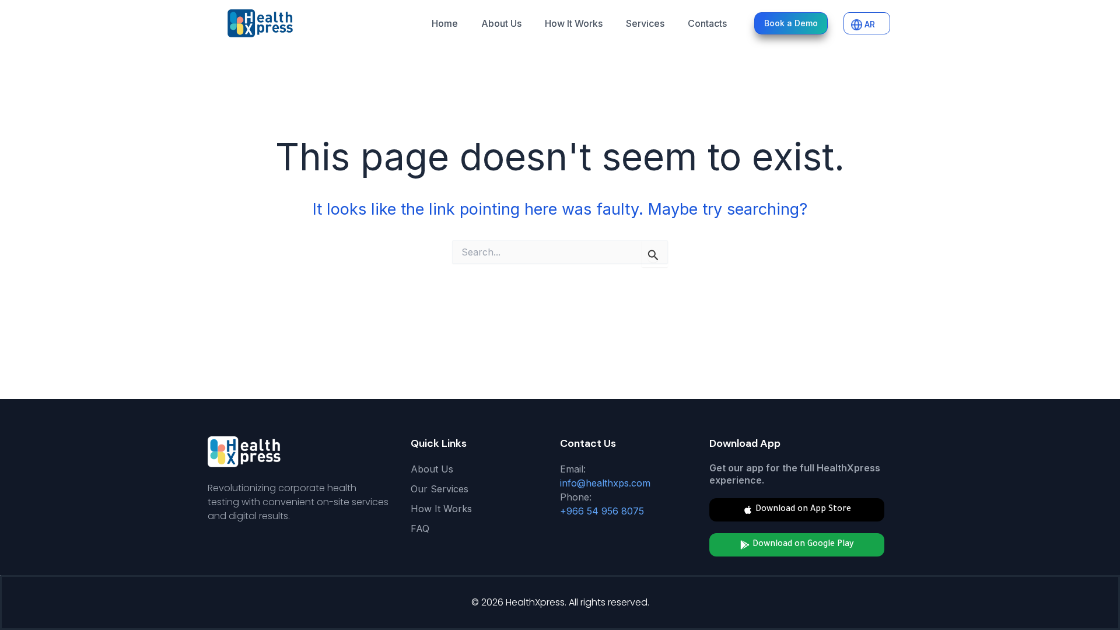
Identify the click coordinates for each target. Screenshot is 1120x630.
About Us (501, 23)
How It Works (574, 23)
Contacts (707, 23)
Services (645, 23)
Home (445, 23)
